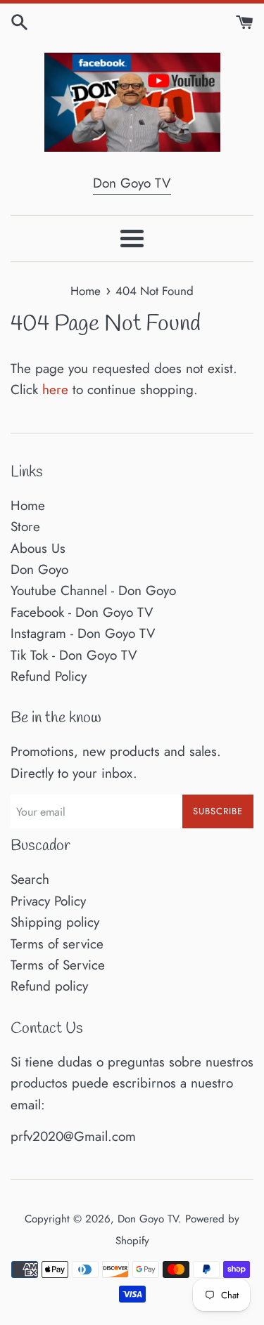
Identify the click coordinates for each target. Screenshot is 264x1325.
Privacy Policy (48, 901)
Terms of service (57, 943)
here (55, 389)
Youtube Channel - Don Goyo (93, 590)
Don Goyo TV (132, 183)
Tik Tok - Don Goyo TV (74, 655)
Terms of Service (58, 964)
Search (30, 879)
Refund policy (49, 986)
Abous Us (38, 548)
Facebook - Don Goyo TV (82, 612)
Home (28, 505)
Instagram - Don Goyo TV (83, 633)
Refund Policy (49, 676)
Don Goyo (39, 569)
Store (25, 526)
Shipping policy (55, 922)
